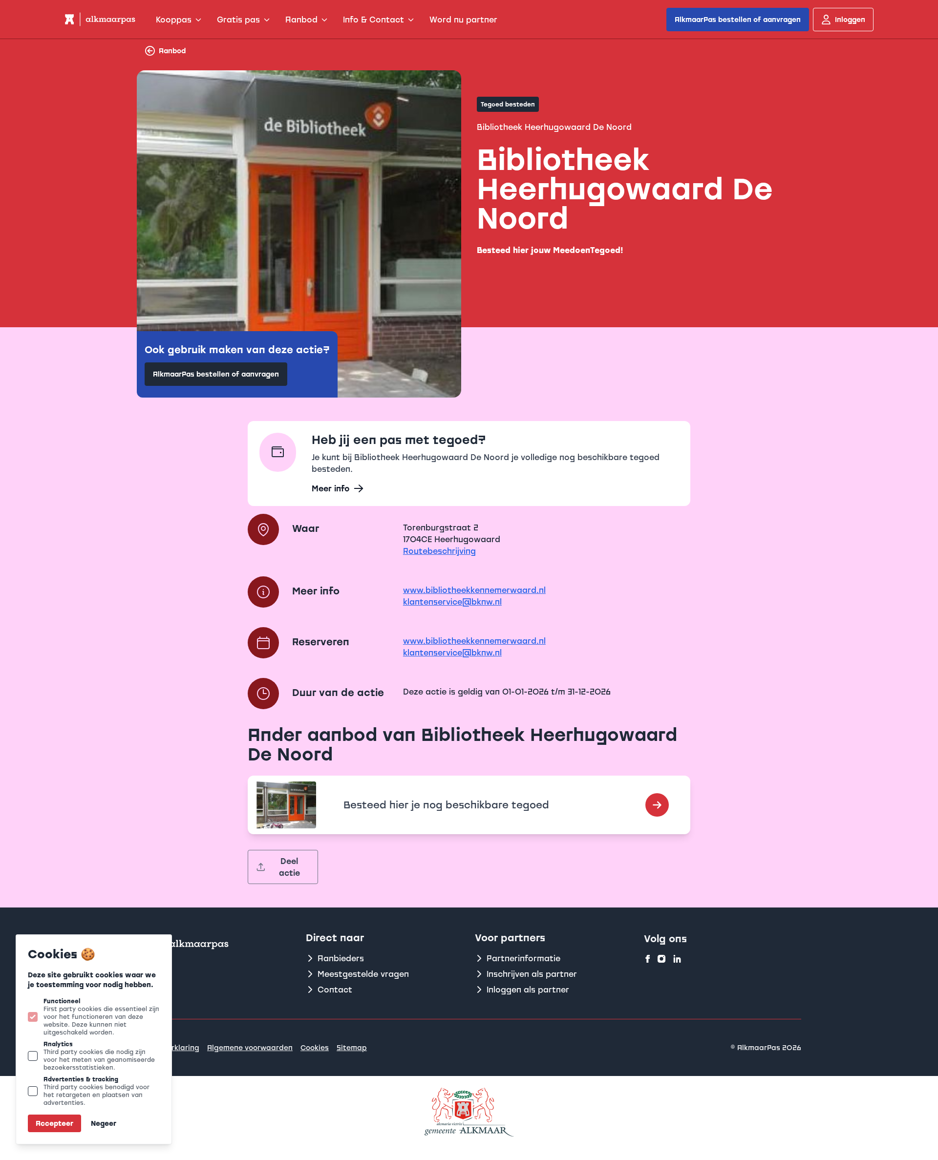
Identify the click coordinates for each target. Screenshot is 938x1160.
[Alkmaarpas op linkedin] (677, 959)
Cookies (314, 1047)
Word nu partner (463, 19)
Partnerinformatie (523, 958)
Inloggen (850, 19)
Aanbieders (341, 958)
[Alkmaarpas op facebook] (648, 959)
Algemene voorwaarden (250, 1047)
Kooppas (174, 19)
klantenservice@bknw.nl (452, 602)
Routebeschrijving (439, 551)
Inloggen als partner (528, 989)
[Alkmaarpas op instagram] (661, 959)
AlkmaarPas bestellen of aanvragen (738, 19)
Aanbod (301, 19)
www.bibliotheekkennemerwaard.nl (474, 590)
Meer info (331, 488)
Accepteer (54, 1123)
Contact (335, 989)
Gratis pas (238, 19)
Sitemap (352, 1047)
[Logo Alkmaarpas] (99, 19)
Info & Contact (373, 19)
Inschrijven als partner (532, 974)
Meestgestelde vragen (363, 974)
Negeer (103, 1123)
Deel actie (289, 867)
